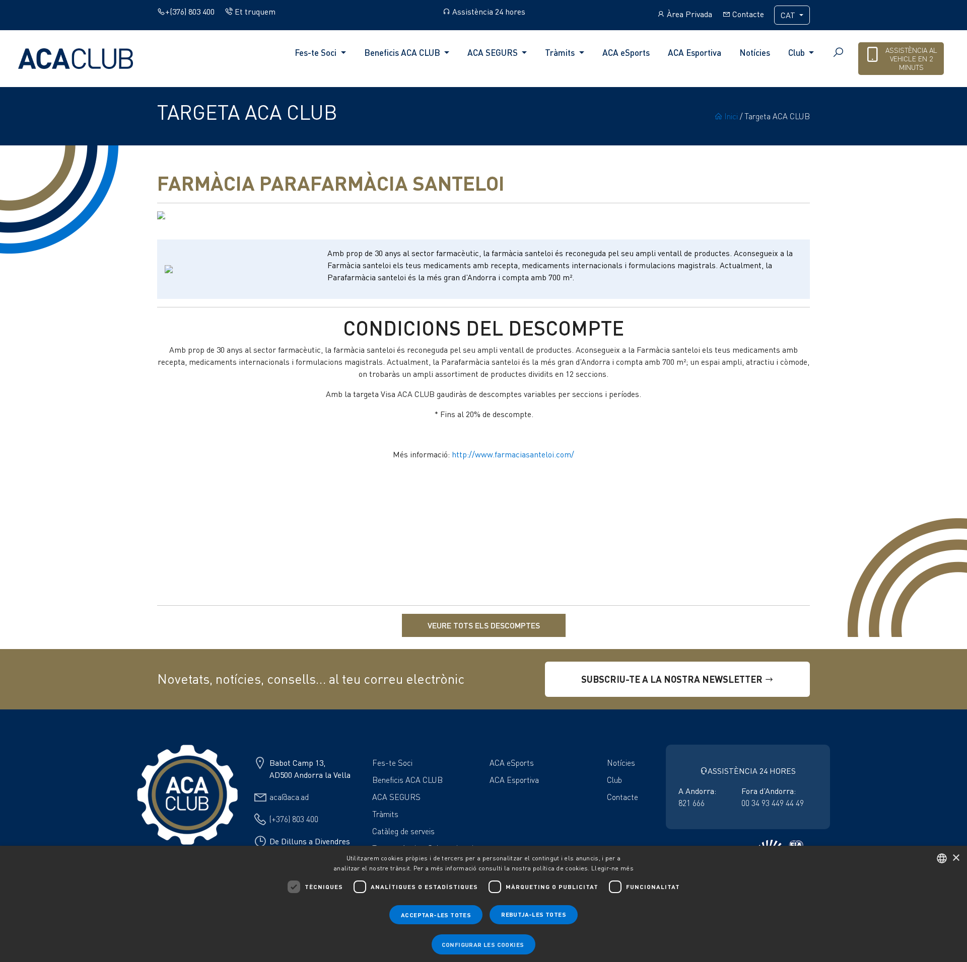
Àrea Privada (688, 14)
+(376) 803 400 (190, 12)
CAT (789, 15)
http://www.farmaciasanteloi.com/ (513, 454)
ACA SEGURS (396, 797)
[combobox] (942, 858)
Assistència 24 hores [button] (487, 12)
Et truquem (254, 12)
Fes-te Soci (392, 763)
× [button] (955, 858)
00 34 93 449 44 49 (772, 803)
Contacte (747, 14)
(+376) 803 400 (293, 819)
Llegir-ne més (612, 868)
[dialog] (483, 904)
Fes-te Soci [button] (316, 52)
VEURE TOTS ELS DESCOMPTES (484, 625)
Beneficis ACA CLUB (407, 780)
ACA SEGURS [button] (493, 52)
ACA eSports (626, 52)
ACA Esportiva (694, 52)
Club (614, 780)
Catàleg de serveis (403, 831)
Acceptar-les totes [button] (436, 914)
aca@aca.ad (289, 797)
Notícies (754, 52)
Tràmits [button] (561, 52)
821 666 (691, 803)
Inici (730, 116)
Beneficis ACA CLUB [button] (403, 52)
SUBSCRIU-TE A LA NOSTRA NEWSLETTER (673, 679)
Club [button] (797, 52)
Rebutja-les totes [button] (533, 914)
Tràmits (385, 814)
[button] (798, 215)
